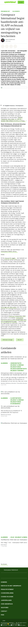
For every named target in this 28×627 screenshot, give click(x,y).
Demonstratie (16, 363)
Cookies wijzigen (7, 596)
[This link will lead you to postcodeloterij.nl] (6, 625)
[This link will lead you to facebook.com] (2, 576)
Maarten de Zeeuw (6, 414)
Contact (4, 611)
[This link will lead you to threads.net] (20, 576)
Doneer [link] (21, 2)
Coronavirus (15, 403)
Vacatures (4, 607)
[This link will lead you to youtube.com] (11, 576)
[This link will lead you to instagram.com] (5, 576)
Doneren (4, 582)
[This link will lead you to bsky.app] (23, 576)
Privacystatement (7, 589)
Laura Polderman (10, 39)
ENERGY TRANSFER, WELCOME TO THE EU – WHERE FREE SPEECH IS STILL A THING (13, 119)
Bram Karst (4, 544)
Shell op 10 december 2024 (17, 316)
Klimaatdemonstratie (19, 368)
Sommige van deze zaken (9, 307)
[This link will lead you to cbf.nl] (14, 625)
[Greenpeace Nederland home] (10, 2)
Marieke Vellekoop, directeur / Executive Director (14, 383)
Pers (2, 615)
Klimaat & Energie (17, 365)
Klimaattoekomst (17, 370)
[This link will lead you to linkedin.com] (8, 576)
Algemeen (16, 11)
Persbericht (5, 11)
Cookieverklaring (7, 593)
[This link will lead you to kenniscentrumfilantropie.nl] (21, 625)
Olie (12, 537)
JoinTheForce (16, 398)
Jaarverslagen (6, 600)
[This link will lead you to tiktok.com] (17, 576)
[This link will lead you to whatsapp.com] (14, 576)
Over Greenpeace (7, 604)
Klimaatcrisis (16, 367)
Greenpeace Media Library (9, 251)
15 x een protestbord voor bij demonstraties (10, 407)
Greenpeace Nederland (10, 570)
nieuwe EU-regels (9, 258)
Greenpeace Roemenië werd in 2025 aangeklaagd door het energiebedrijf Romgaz (13, 319)
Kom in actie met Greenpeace (11, 585)
